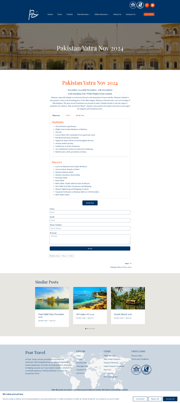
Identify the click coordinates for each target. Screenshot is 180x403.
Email (52, 217)
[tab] (85, 328)
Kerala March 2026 (123, 314)
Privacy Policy (136, 356)
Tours (59, 14)
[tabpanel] (90, 158)
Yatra (71, 256)
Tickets (69, 14)
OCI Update (108, 373)
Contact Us (130, 14)
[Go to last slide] (38, 307)
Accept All (170, 399)
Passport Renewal (111, 363)
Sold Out (90, 42)
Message (53, 233)
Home (50, 14)
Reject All (155, 399)
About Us (117, 14)
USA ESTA (80, 373)
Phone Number (56, 225)
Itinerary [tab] (56, 115)
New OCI (108, 370)
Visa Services (81, 363)
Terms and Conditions (140, 359)
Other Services (110, 356)
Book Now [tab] (80, 115)
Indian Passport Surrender (114, 366)
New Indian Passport (112, 359)
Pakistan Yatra (54, 256)
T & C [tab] (68, 115)
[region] (90, 397)
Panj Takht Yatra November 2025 (51, 315)
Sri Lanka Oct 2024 (85, 314)
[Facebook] (147, 5)
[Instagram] (152, 5)
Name (52, 209)
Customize (140, 399)
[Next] (141, 307)
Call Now (149, 14)
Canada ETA (81, 370)
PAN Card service (111, 377)
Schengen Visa (82, 366)
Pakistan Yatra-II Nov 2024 (120, 265)
